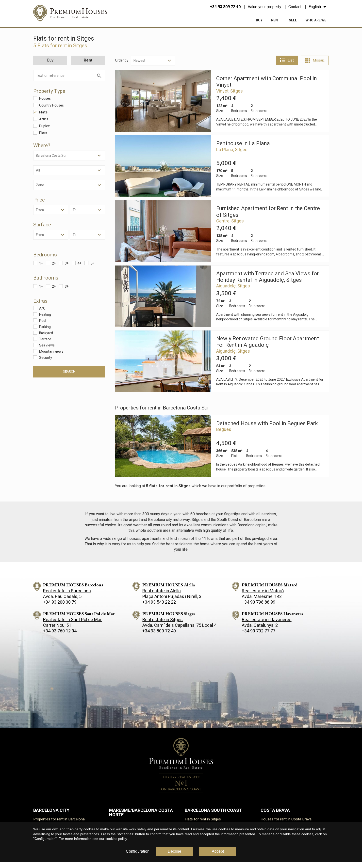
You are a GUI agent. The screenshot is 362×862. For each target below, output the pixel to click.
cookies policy (116, 839)
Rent (275, 20)
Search (69, 371)
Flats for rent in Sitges (203, 819)
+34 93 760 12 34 (60, 631)
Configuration (137, 851)
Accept (218, 851)
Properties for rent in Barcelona (59, 819)
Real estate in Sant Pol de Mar (72, 619)
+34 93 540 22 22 (159, 602)
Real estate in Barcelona (67, 591)
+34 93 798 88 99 (258, 602)
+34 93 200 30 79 (60, 602)
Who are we (316, 20)
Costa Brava (275, 810)
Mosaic (319, 60)
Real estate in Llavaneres (267, 619)
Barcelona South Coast (213, 810)
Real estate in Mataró (263, 591)
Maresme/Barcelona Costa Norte (141, 812)
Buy (259, 20)
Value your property (264, 7)
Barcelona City (51, 810)
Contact (294, 7)
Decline (174, 851)
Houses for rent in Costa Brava (286, 819)
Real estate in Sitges (162, 619)
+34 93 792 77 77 (258, 631)
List (291, 60)
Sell (293, 20)
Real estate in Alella (161, 591)
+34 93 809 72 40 (225, 7)
